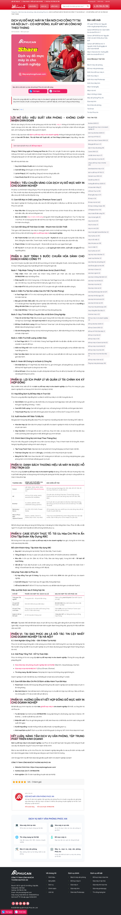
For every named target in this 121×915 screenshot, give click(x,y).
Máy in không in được (94, 94)
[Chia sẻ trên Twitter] (16, 903)
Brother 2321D (93, 123)
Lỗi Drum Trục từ (94, 191)
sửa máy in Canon (94, 269)
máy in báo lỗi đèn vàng (96, 213)
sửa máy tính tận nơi (95, 303)
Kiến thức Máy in (93, 76)
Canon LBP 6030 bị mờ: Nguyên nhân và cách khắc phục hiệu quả (98, 37)
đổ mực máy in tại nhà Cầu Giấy (97, 355)
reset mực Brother (94, 258)
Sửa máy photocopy (99, 888)
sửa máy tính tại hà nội (96, 299)
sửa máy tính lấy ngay (96, 295)
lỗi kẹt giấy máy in (94, 195)
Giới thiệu (51, 877)
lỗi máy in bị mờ (94, 202)
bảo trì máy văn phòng (96, 148)
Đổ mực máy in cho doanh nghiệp (98, 319)
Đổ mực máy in (36, 146)
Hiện (21, 109)
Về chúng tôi (91, 1)
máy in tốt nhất (93, 239)
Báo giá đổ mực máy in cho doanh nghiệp (98, 128)
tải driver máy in (94, 314)
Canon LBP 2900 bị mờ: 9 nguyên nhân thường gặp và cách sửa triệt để (97, 46)
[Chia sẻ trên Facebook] (13, 903)
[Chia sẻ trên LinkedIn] (27, 903)
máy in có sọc (93, 224)
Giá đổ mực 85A (93, 180)
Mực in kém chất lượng (35, 217)
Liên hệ (107, 1)
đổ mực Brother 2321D (95, 324)
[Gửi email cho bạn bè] (20, 903)
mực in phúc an (94, 251)
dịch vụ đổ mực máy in (41, 233)
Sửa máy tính (91, 101)
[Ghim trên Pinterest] (24, 903)
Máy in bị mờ (91, 90)
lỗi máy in (92, 198)
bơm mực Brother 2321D (96, 133)
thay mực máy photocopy (97, 307)
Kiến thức (100, 1)
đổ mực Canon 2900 (95, 327)
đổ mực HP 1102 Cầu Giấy (96, 331)
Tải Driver (90, 109)
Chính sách (52, 888)
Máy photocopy (39, 489)
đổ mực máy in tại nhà (96, 350)
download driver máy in (96, 168)
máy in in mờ (93, 228)
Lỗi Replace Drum (94, 210)
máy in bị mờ (93, 221)
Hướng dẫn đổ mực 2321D (96, 183)
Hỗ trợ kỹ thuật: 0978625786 (45, 807)
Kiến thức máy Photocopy (96, 79)
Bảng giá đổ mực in (94, 144)
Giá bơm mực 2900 (95, 176)
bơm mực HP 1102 (94, 137)
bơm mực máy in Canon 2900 (98, 140)
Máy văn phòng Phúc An (41, 12)
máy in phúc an (94, 236)
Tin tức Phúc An (92, 112)
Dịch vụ (43, 6)
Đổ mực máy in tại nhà (100, 877)
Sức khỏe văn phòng (94, 105)
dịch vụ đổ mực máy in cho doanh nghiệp (44, 135)
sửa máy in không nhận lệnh (97, 277)
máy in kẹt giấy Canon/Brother (98, 232)
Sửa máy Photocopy (77, 892)
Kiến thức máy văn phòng (25, 12)
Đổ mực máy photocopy (95, 68)
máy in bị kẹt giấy (94, 217)
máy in (59, 124)
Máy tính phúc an (94, 243)
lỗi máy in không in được (96, 206)
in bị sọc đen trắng (94, 187)
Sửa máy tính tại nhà (100, 885)
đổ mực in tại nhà (94, 335)
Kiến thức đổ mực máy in (95, 72)
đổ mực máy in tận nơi (95, 359)
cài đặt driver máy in (95, 155)
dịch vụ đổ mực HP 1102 (96, 172)
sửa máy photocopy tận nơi (97, 292)
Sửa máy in (74, 885)
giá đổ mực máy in (47, 706)
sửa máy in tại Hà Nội (95, 280)
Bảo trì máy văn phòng (94, 65)
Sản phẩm (32, 6)
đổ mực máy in (94, 339)
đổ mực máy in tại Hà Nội (96, 346)
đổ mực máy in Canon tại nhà (98, 342)
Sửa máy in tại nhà (94, 284)
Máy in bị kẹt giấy (93, 87)
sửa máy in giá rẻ (94, 273)
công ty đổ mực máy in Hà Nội (97, 164)
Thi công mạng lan (99, 892)
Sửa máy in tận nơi (94, 288)
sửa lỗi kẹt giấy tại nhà (96, 266)
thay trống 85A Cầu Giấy (96, 310)
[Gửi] (87, 6)
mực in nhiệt (92, 247)
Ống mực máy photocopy (97, 363)
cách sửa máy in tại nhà (96, 159)
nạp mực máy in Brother (96, 254)
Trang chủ (14, 12)
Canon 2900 (93, 151)
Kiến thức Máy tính (93, 83)
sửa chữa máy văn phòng (96, 262)
